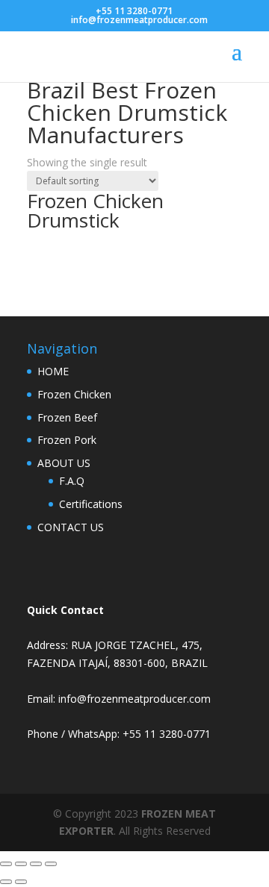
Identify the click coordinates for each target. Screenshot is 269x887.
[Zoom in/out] (6, 864)
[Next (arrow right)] (21, 882)
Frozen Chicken (74, 394)
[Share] (36, 864)
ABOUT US (63, 463)
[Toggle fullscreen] (21, 864)
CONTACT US (70, 527)
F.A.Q (71, 481)
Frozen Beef (67, 417)
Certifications (91, 504)
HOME (53, 371)
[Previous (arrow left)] (6, 882)
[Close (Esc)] (51, 864)
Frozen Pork (66, 440)
